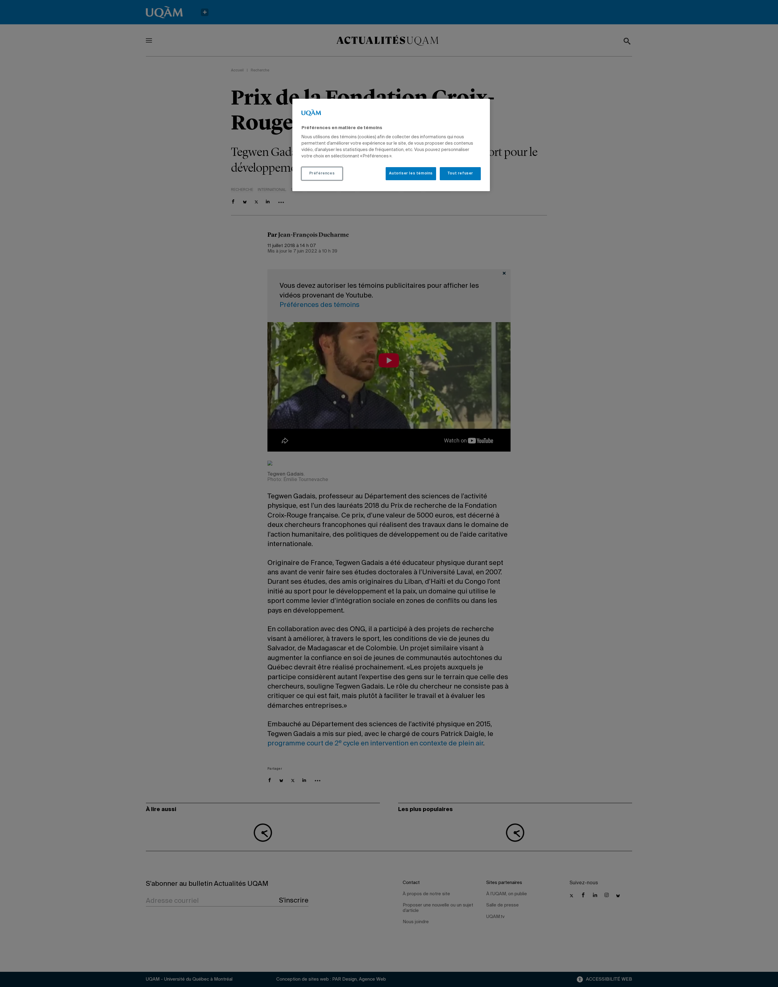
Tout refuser (460, 173)
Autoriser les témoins (411, 173)
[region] (391, 145)
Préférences (322, 173)
